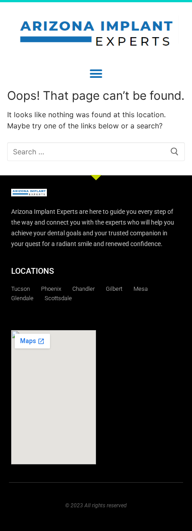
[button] (96, 74)
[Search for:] (96, 151)
